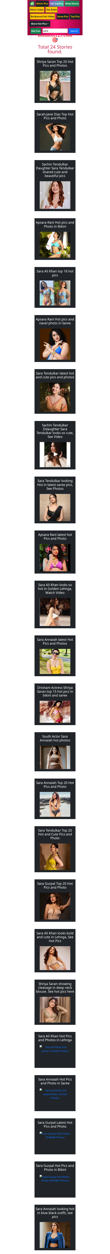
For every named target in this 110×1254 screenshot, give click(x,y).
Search (74, 31)
